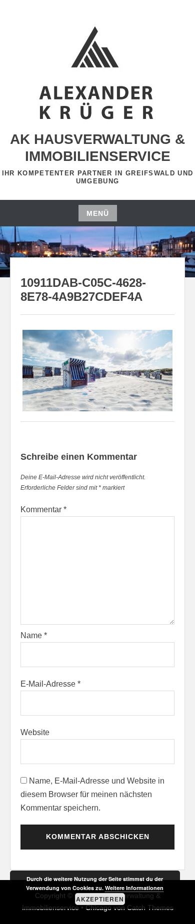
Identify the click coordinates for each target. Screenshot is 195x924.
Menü (97, 213)
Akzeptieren (100, 899)
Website (35, 732)
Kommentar (43, 509)
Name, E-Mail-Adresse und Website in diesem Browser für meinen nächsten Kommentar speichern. (92, 794)
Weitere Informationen (134, 888)
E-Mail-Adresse (50, 684)
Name (33, 635)
